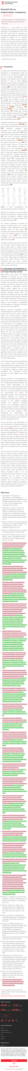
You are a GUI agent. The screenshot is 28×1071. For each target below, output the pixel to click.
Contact (3, 1036)
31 (8, 353)
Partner (2, 1038)
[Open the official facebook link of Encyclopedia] (16, 1020)
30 (1, 323)
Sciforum (3, 1045)
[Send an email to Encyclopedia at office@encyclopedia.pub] (2, 1020)
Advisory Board (4, 1030)
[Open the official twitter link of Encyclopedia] (5, 1020)
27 (20, 292)
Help (2, 1034)
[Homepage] (3, 3)
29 (26, 317)
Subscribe (5, 1015)
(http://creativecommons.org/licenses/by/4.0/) (13, 996)
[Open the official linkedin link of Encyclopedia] (9, 1020)
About (2, 1028)
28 (22, 292)
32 (19, 398)
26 (19, 242)
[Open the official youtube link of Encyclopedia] (13, 1020)
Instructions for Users (6, 1032)
